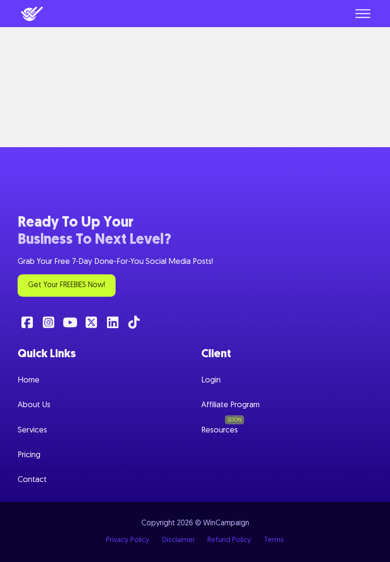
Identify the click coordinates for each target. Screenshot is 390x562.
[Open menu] (362, 14)
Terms (274, 540)
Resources (219, 430)
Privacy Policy (127, 540)
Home (28, 380)
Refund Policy (229, 540)
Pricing (29, 455)
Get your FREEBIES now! (66, 285)
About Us (34, 405)
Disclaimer (178, 540)
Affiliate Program (230, 405)
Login (211, 380)
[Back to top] (368, 548)
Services (32, 430)
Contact (32, 480)
